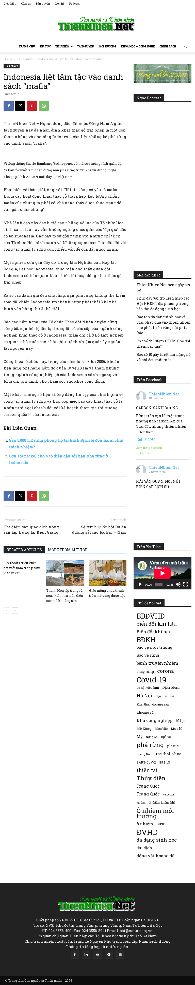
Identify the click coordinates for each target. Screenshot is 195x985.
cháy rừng (145, 671)
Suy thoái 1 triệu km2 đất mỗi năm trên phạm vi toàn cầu (22, 568)
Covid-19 (152, 679)
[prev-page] (7, 610)
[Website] (120, 955)
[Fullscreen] (185, 584)
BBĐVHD (151, 616)
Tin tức (45, 46)
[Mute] (178, 584)
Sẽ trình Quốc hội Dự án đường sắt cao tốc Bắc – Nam (99, 529)
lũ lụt (180, 720)
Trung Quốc (148, 793)
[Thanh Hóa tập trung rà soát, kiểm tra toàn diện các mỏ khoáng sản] (65, 573)
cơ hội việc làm (148, 687)
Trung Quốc (148, 786)
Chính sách (167, 46)
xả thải (141, 802)
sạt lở (164, 762)
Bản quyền (43, 3)
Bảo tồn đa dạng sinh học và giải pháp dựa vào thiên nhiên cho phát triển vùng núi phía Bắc (164, 324)
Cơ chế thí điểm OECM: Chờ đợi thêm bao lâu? (163, 344)
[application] (162, 573)
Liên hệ (59, 3)
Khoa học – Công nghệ (138, 46)
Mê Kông (144, 728)
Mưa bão (161, 729)
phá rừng (150, 744)
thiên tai (147, 770)
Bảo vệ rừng (148, 655)
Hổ (172, 696)
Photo (150, 439)
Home (8, 59)
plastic (172, 746)
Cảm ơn (26, 3)
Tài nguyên (85, 46)
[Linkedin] (86, 955)
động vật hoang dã (155, 855)
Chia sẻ (145, 453)
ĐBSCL (161, 824)
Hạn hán (161, 696)
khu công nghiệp (154, 720)
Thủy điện (151, 778)
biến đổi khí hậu (157, 623)
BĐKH (146, 639)
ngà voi (166, 737)
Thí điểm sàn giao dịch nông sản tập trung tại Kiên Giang (31, 529)
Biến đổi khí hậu (154, 631)
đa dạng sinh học (157, 840)
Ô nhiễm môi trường (155, 813)
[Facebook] (9, 106)
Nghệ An (152, 737)
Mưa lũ (176, 728)
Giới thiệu (10, 3)
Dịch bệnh (171, 687)
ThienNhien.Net (164, 394)
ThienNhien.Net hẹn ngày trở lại (163, 287)
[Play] (140, 584)
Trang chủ (27, 46)
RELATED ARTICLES (24, 549)
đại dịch (144, 847)
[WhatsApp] (44, 106)
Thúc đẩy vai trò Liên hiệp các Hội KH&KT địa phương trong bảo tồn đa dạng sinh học (163, 303)
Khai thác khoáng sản (153, 704)
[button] (185, 46)
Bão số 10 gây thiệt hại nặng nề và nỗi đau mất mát (163, 357)
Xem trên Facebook (149, 448)
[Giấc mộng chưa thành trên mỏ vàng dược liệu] (107, 573)
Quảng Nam (145, 754)
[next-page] (15, 610)
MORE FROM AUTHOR (68, 549)
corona (165, 671)
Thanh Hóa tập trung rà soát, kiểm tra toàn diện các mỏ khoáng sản (64, 595)
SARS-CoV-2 (146, 762)
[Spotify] (109, 955)
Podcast (74, 3)
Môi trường (107, 46)
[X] (20, 106)
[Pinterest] (32, 106)
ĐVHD (147, 832)
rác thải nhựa (168, 753)
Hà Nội (144, 695)
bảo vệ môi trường (154, 647)
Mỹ (140, 736)
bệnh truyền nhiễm (157, 663)
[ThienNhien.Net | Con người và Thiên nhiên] (97, 24)
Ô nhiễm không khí (162, 802)
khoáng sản (146, 712)
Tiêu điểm (62, 46)
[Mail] (97, 955)
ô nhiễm (145, 823)
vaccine (168, 794)
